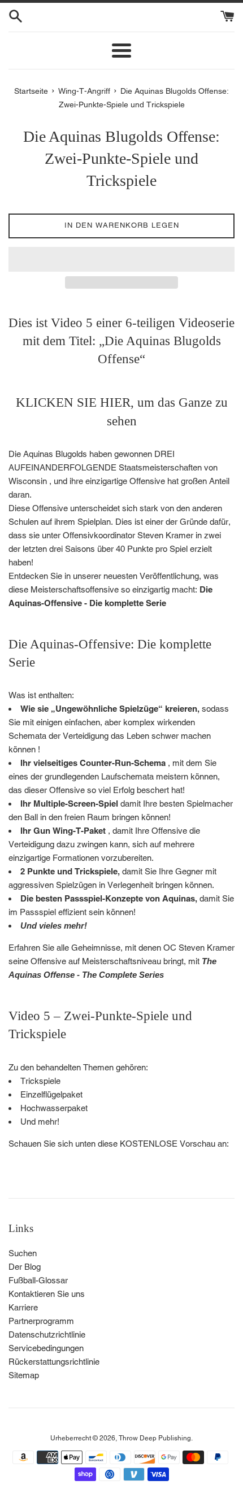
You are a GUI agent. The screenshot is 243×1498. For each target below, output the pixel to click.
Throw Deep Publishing (155, 1438)
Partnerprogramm (41, 1321)
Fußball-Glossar (38, 1280)
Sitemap (23, 1375)
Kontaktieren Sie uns (46, 1294)
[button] (121, 259)
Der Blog (24, 1266)
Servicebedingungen (46, 1348)
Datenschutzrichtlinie (46, 1334)
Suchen (22, 1253)
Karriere (23, 1307)
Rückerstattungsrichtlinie (53, 1361)
